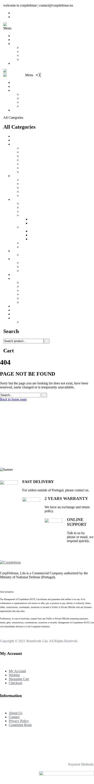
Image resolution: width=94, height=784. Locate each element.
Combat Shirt (30, 160)
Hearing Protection (34, 187)
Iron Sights (28, 263)
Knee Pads (28, 195)
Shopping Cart (31, 55)
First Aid (36, 239)
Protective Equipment (27, 176)
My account (29, 47)
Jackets (26, 168)
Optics (16, 259)
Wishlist (26, 51)
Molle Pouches (31, 227)
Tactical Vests (30, 203)
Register (17, 13)
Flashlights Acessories (36, 255)
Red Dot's (28, 267)
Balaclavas (28, 152)
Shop (15, 43)
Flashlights (19, 251)
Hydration (28, 247)
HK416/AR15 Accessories (39, 282)
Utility (34, 235)
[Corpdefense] (13, 24)
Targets (17, 274)
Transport (18, 318)
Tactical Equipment (25, 199)
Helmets (26, 191)
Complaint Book (20, 725)
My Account (17, 671)
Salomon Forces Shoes (28, 314)
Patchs (25, 290)
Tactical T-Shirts (32, 172)
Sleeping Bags (31, 207)
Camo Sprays (30, 298)
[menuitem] (16, 82)
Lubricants (28, 286)
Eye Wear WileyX (33, 180)
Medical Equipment (25, 310)
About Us (19, 39)
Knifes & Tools (22, 306)
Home (16, 36)
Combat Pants (30, 156)
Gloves (26, 184)
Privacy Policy (19, 721)
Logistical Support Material (31, 140)
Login (16, 17)
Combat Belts (30, 211)
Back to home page (13, 399)
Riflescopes (29, 270)
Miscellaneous (30, 302)
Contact (17, 63)
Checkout (27, 59)
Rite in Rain (29, 294)
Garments (18, 144)
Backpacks (28, 322)
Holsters (26, 215)
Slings (25, 243)
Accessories (20, 278)
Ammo (34, 231)
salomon (18, 136)
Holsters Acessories (43, 223)
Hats (24, 164)
